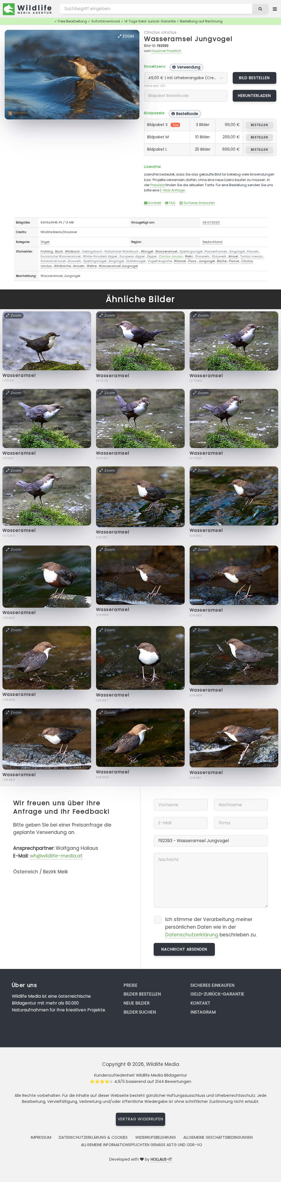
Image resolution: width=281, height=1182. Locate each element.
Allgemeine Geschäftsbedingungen (218, 1137)
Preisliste (157, 185)
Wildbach (72, 251)
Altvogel (147, 251)
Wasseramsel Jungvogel (188, 38)
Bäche (222, 261)
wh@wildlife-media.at (56, 856)
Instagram (203, 1012)
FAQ (171, 202)
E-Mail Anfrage (172, 190)
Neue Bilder (136, 1003)
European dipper (132, 256)
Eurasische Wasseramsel (61, 256)
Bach (59, 251)
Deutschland (212, 242)
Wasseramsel (166, 251)
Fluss (192, 261)
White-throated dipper (100, 256)
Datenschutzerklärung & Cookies (93, 1137)
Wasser (180, 261)
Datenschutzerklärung (191, 934)
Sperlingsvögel (191, 251)
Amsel (233, 256)
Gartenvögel (135, 261)
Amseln (79, 266)
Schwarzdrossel (53, 261)
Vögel (45, 242)
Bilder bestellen (142, 994)
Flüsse (234, 261)
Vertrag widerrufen (140, 1119)
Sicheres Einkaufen (199, 202)
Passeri (252, 251)
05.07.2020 (211, 222)
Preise (130, 985)
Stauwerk (219, 256)
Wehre (92, 266)
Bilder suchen (139, 1012)
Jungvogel (207, 261)
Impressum (41, 1137)
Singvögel (237, 251)
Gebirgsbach (92, 251)
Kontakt (154, 202)
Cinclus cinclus (160, 32)
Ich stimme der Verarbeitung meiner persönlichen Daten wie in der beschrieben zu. (211, 927)
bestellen (259, 125)
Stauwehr (202, 256)
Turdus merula (251, 256)
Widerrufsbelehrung (155, 1137)
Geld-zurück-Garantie (217, 994)
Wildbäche (62, 266)
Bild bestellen (254, 78)
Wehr (189, 256)
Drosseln (74, 261)
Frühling (47, 251)
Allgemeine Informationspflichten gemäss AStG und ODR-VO (141, 1144)
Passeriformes (216, 251)
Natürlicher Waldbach (122, 251)
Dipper (152, 256)
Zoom (127, 36)
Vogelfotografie (160, 261)
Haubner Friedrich (166, 50)
